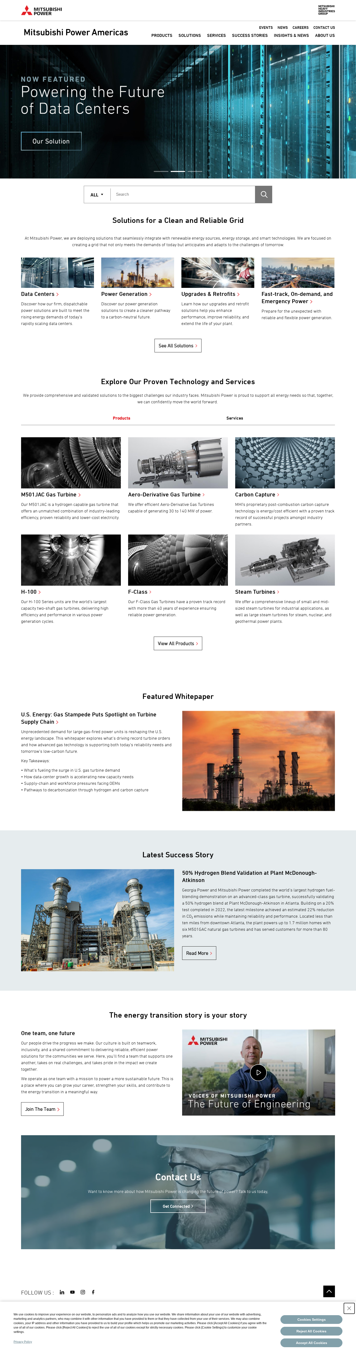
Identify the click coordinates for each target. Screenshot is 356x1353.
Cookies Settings (311, 1319)
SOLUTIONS (189, 35)
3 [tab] (195, 171)
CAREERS (301, 27)
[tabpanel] (178, 111)
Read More (197, 953)
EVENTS (266, 27)
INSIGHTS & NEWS (291, 35)
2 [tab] (178, 171)
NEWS (283, 27)
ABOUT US (325, 35)
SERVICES (216, 35)
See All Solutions (176, 345)
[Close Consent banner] (349, 1308)
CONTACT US (324, 27)
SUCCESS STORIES (250, 35)
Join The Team (40, 1109)
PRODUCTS (161, 35)
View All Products (176, 643)
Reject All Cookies (311, 1331)
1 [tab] (161, 171)
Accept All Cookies (311, 1343)
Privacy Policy (23, 1342)
